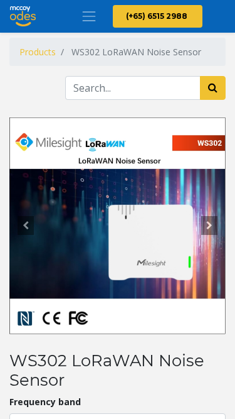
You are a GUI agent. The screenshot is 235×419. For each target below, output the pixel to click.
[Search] (213, 88)
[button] (25, 225)
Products (37, 52)
